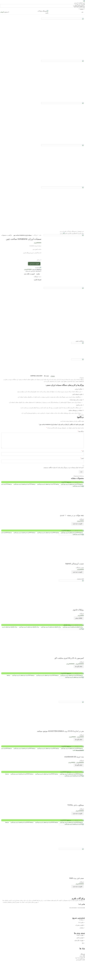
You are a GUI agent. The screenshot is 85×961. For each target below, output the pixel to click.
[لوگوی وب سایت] (42, 12)
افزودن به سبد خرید (34, 263)
